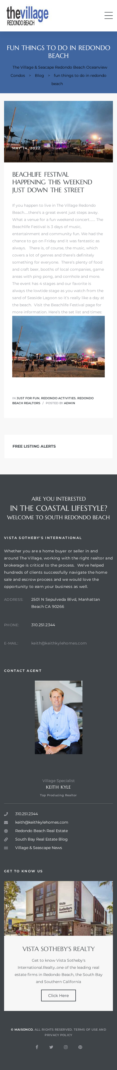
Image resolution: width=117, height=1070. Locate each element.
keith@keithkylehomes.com (59, 643)
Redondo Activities (58, 398)
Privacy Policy (58, 1035)
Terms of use (86, 1029)
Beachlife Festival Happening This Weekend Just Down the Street (52, 182)
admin (69, 403)
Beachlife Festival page (73, 304)
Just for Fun (28, 398)
